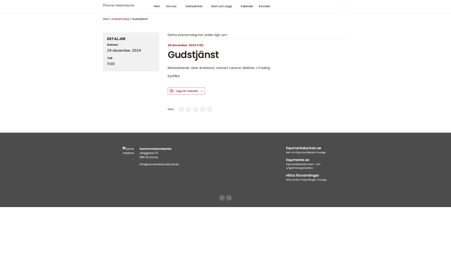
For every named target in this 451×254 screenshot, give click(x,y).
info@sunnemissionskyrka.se (159, 164)
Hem (157, 6)
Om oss (171, 6)
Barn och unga (221, 6)
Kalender (247, 6)
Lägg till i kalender (187, 91)
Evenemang (120, 19)
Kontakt (264, 6)
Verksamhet (194, 6)
